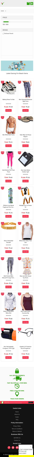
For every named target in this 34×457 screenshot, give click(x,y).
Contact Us (17, 440)
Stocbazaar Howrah (8, 33)
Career (17, 417)
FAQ (17, 419)
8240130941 (22, 453)
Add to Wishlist (10, 97)
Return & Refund (17, 431)
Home (17, 412)
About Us (17, 414)
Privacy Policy (17, 426)
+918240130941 (28, 449)
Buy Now (8, 110)
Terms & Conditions (17, 428)
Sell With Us (17, 438)
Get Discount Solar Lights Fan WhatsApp (20, 456)
